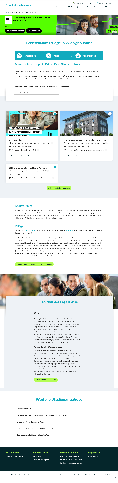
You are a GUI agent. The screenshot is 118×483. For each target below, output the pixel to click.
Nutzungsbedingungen (91, 475)
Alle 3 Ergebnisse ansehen (59, 188)
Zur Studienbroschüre (15, 30)
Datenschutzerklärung (76, 475)
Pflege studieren (30, 230)
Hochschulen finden (89, 7)
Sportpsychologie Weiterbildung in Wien (33, 435)
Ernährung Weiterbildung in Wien (30, 422)
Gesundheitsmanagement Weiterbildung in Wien (36, 428)
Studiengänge (73, 7)
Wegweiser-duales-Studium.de (71, 460)
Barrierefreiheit (105, 475)
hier (54, 256)
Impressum (63, 475)
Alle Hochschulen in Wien (46, 379)
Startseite (8, 12)
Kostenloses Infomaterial (20, 156)
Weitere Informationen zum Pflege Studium (34, 264)
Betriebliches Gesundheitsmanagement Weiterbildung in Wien (42, 415)
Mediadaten (37, 456)
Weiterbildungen (105, 7)
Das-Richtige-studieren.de (69, 456)
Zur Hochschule (34, 30)
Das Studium (60, 7)
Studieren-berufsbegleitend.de (71, 463)
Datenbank (69, 230)
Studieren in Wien (24, 408)
